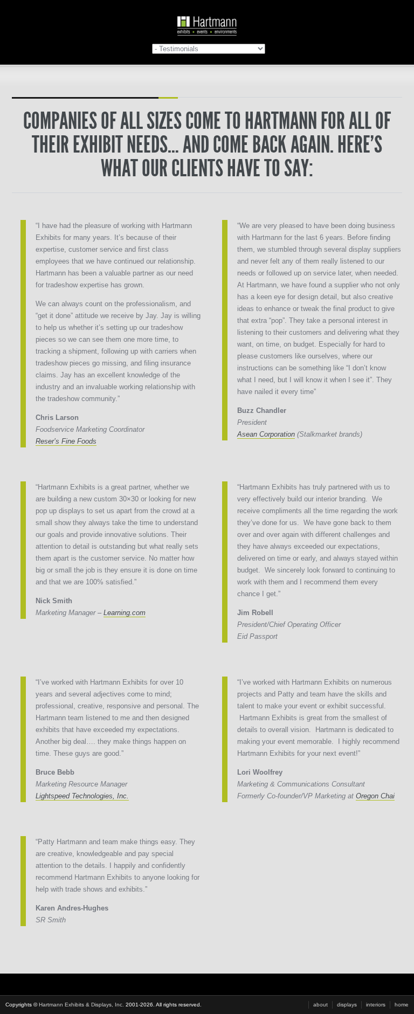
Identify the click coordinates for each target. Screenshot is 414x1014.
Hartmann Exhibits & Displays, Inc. (81, 1005)
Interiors (375, 1005)
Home (402, 1005)
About (320, 1005)
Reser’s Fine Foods (66, 441)
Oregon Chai (375, 796)
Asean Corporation (266, 434)
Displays (347, 1005)
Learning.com (125, 613)
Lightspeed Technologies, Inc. (82, 796)
